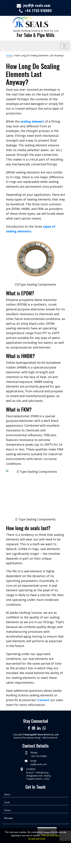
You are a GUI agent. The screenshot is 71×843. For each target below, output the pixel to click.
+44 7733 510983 (38, 10)
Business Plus (20, 737)
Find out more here (50, 835)
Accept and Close (36, 839)
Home (9, 55)
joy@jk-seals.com (36, 5)
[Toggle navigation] (64, 46)
